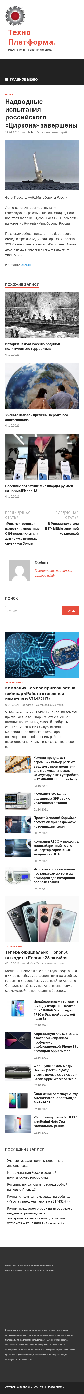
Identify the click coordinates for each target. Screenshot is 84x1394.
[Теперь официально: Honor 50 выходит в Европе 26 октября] (42, 943)
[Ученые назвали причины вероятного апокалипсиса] (42, 410)
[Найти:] (42, 610)
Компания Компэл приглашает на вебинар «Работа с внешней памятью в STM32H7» (40, 693)
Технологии (13, 946)
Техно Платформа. (31, 37)
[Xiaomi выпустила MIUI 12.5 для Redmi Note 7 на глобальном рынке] (18, 1131)
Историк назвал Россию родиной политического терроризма (32, 346)
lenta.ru (26, 265)
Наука (9, 94)
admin (30, 132)
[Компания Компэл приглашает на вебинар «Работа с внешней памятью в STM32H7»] (42, 679)
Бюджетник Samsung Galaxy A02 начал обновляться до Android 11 (56, 1098)
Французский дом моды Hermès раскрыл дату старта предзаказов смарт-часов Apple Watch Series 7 (55, 1072)
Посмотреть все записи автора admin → (53, 572)
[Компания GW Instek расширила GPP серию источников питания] (18, 808)
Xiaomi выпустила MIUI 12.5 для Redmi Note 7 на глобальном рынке (56, 1121)
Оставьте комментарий (52, 132)
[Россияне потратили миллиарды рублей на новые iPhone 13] (42, 481)
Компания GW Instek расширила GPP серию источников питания (52, 798)
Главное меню (24, 79)
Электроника (14, 682)
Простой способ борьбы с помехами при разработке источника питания (55, 822)
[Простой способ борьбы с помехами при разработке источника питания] (18, 832)
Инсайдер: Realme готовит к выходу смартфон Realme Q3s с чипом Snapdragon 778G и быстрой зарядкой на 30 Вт (56, 1010)
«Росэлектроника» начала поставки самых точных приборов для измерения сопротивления (55, 875)
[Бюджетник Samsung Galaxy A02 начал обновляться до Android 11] (18, 1108)
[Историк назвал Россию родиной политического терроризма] (42, 339)
